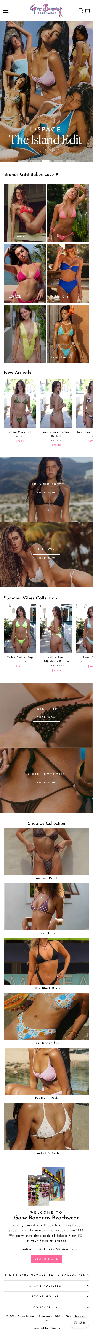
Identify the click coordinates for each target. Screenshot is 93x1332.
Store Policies (45, 1286)
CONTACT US (45, 1307)
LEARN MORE (46, 1259)
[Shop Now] (46, 489)
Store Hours (45, 1296)
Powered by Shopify (47, 1328)
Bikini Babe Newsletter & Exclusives (45, 1275)
